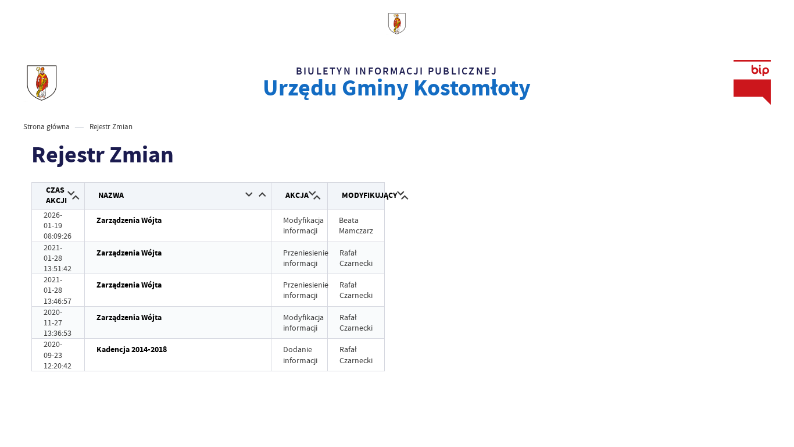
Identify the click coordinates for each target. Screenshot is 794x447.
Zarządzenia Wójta (129, 220)
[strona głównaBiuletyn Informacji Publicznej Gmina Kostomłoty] (41, 82)
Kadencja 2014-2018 (131, 349)
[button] (71, 194)
